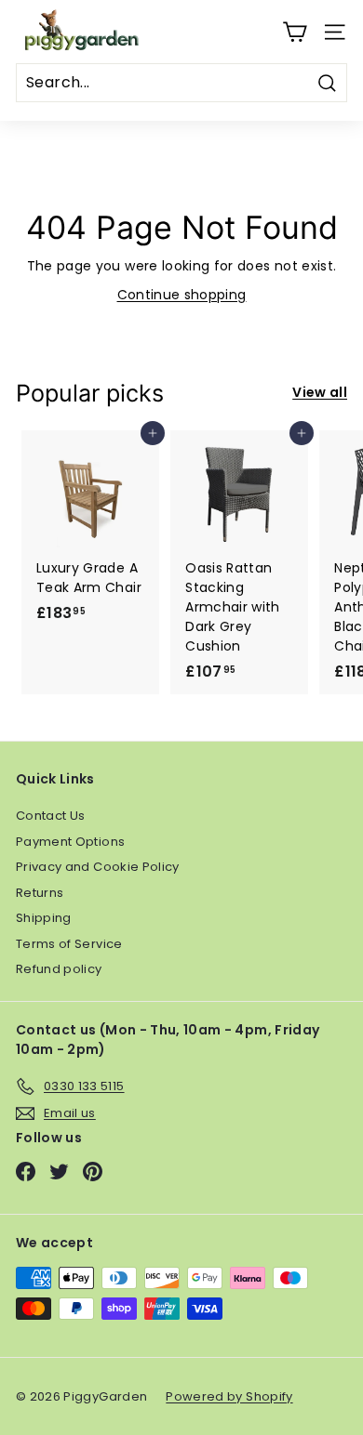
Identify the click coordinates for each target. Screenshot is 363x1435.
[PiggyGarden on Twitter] (59, 1171)
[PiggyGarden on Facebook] (25, 1171)
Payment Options (70, 841)
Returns (39, 893)
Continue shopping (182, 294)
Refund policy (59, 969)
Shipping (44, 918)
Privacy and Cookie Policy (98, 866)
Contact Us (51, 815)
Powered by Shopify (229, 1396)
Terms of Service (69, 944)
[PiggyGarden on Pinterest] (92, 1171)
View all (319, 392)
